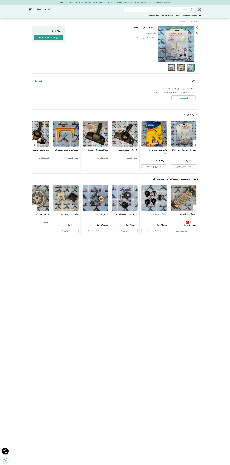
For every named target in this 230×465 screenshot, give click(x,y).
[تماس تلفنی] (5, 451)
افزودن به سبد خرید (47, 37)
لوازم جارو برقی (181, 21)
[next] (34, 145)
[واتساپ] (5, 459)
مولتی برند (148, 33)
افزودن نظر (38, 81)
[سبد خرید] (30, 9)
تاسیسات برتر (194, 21)
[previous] (195, 145)
